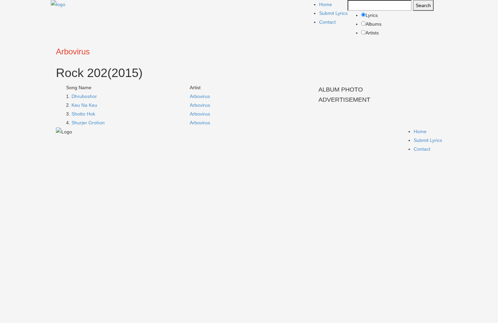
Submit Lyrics (333, 13)
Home (325, 4)
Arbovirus (73, 51)
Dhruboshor (84, 96)
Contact (327, 22)
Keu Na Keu (84, 105)
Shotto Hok (83, 114)
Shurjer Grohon (88, 122)
